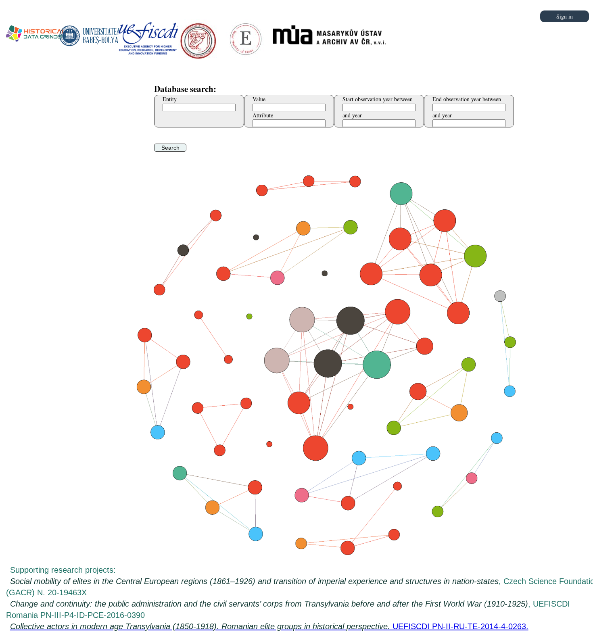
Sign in (564, 16)
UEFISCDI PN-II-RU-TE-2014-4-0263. (269, 626)
